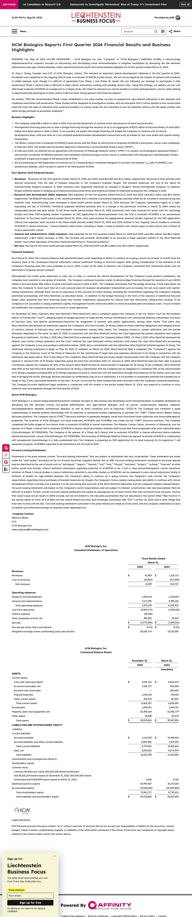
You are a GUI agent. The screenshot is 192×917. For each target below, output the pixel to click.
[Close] (55, 856)
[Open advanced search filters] (162, 31)
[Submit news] (6, 448)
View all (185, 4)
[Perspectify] (6, 455)
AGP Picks (9, 4)
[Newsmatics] (6, 469)
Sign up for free (30, 902)
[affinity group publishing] (6, 462)
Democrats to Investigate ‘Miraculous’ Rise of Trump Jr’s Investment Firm (118, 4)
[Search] (156, 31)
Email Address (16, 890)
